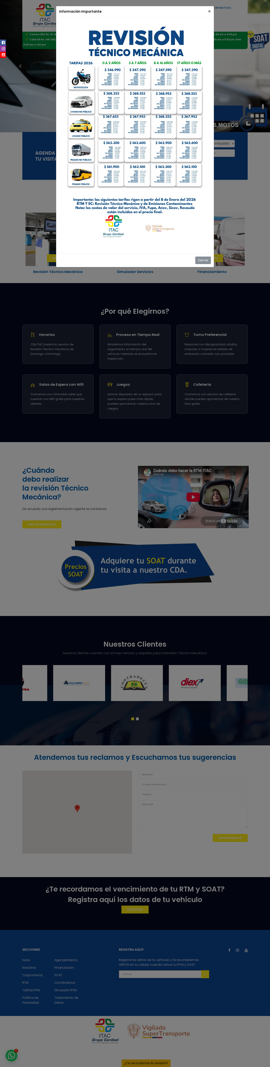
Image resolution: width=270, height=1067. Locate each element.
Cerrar (203, 260)
